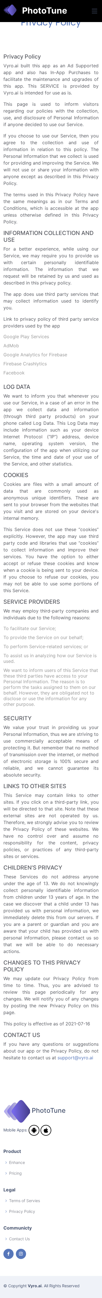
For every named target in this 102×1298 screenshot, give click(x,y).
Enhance (17, 1163)
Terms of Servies (24, 1201)
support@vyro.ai (75, 1057)
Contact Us (19, 1239)
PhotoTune (41, 10)
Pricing (15, 1173)
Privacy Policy (22, 1211)
